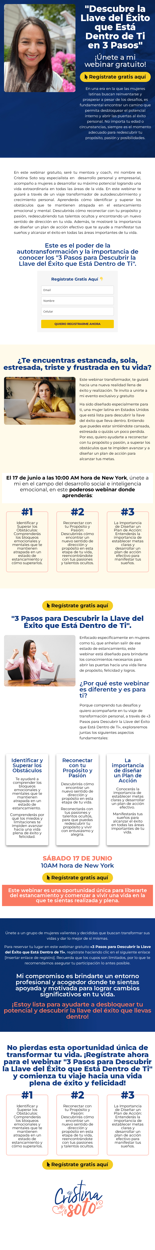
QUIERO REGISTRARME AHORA (77, 324)
